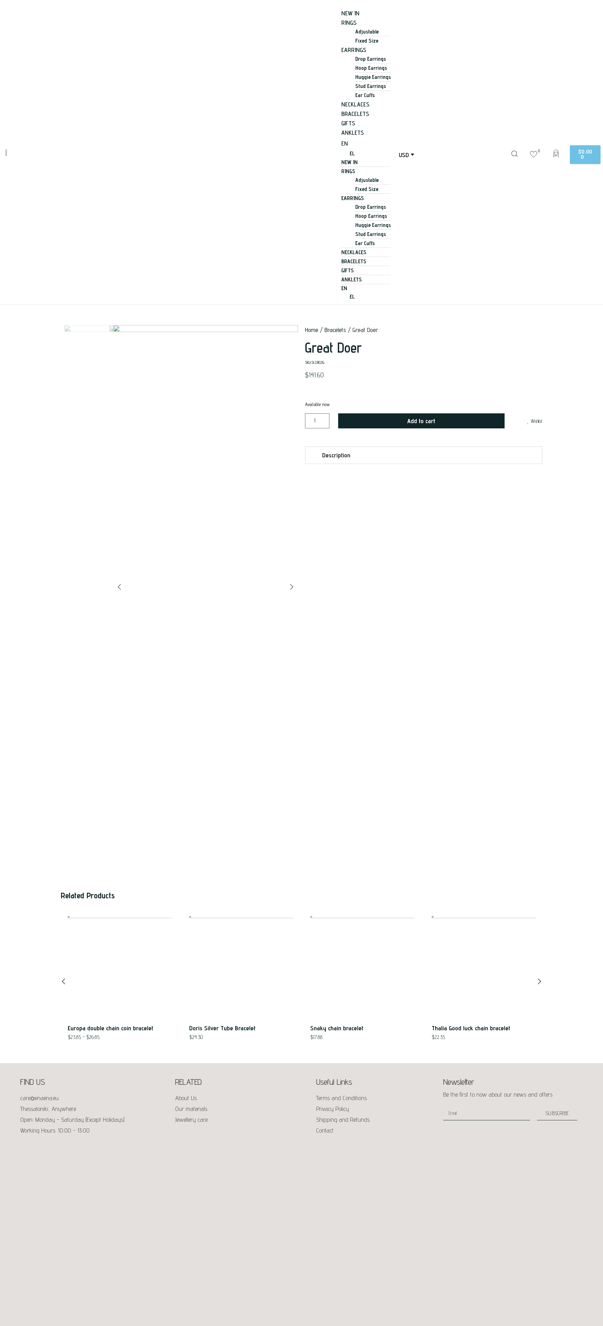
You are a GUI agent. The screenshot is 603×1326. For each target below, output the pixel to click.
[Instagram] (40, 1147)
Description (336, 455)
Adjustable (367, 31)
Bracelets (355, 113)
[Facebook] (25, 1147)
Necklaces (355, 104)
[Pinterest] (55, 1147)
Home (311, 329)
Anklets (352, 132)
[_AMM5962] (205, 417)
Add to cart (421, 421)
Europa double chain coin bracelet (110, 1028)
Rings (349, 22)
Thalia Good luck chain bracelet (471, 1028)
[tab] (423, 455)
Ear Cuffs (365, 95)
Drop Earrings (370, 59)
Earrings (353, 49)
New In (350, 13)
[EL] (373, 297)
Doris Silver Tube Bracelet (222, 1028)
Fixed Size (366, 40)
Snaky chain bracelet (336, 1028)
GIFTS (348, 123)
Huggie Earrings (373, 77)
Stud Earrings (370, 86)
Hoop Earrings (371, 68)
